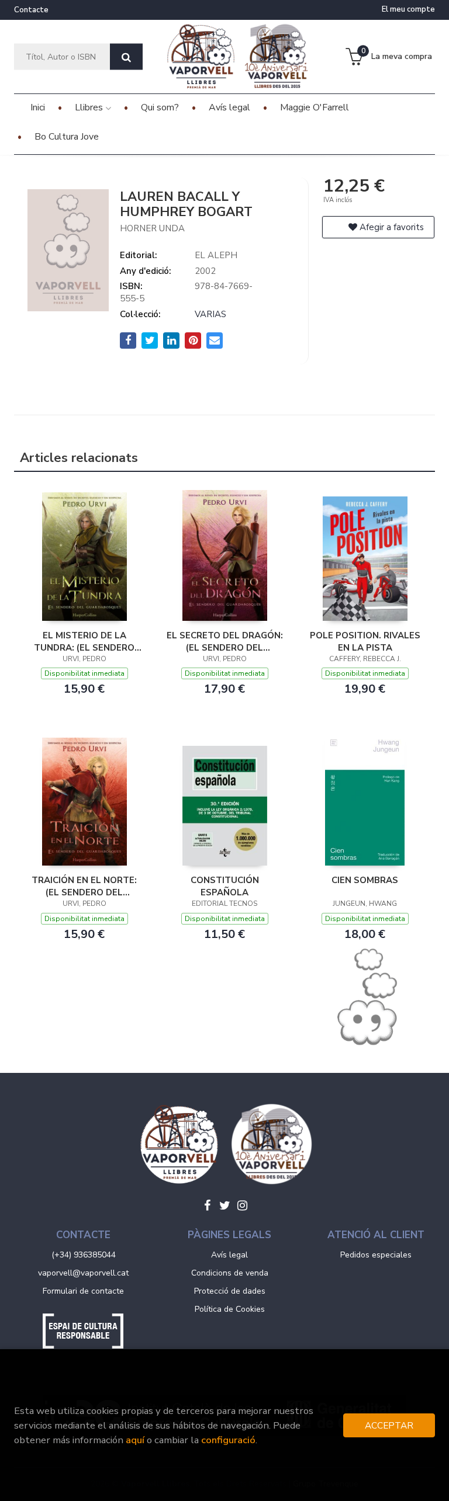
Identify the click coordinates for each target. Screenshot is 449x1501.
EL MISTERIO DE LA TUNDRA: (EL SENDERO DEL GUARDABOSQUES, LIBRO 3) (84, 641)
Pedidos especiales (376, 1254)
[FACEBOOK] (207, 1205)
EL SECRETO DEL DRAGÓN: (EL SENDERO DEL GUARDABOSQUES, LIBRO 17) (225, 641)
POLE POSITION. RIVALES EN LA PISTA (365, 641)
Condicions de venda (229, 1272)
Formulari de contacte (83, 1291)
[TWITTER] (224, 1205)
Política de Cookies (230, 1309)
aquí (135, 1440)
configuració (228, 1440)
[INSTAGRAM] (242, 1205)
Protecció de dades (229, 1291)
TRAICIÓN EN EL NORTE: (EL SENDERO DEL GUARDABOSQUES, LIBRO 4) (84, 886)
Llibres (90, 107)
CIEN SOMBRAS (364, 880)
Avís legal (229, 1254)
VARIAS (210, 314)
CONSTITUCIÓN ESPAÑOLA (225, 886)
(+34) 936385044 (83, 1254)
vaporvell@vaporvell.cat (83, 1272)
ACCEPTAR (389, 1425)
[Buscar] (126, 57)
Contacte (31, 10)
